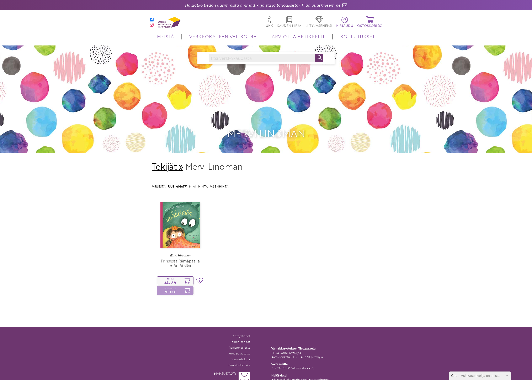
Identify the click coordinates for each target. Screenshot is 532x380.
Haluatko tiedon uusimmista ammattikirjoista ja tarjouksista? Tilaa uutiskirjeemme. (263, 5)
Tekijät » (167, 166)
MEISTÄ (165, 36)
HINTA (203, 186)
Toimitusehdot (240, 342)
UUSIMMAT (176, 186)
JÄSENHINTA (219, 186)
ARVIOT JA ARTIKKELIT (298, 36)
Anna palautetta (239, 353)
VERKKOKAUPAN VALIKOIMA (223, 36)
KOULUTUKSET (357, 36)
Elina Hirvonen (180, 255)
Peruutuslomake (239, 365)
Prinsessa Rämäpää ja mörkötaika (180, 263)
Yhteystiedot (241, 336)
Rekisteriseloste (239, 347)
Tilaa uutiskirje (240, 359)
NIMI (192, 186)
